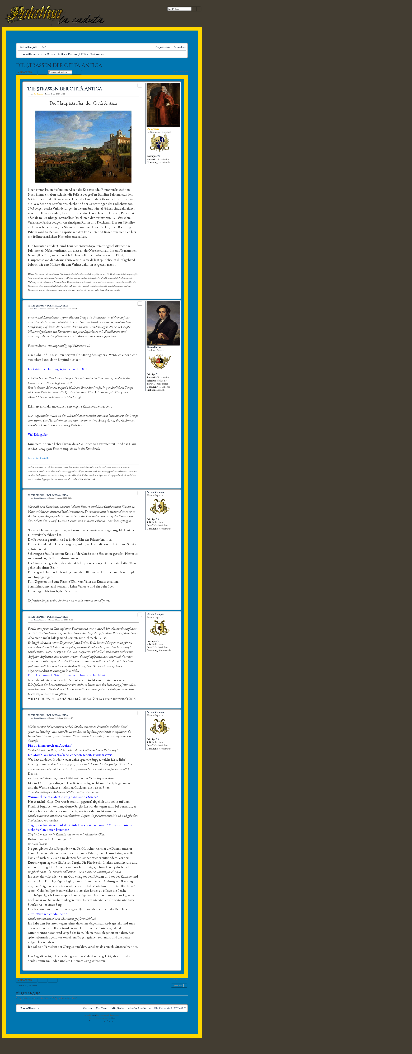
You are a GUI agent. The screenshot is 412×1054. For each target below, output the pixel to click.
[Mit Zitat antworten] (140, 85)
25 (157, 519)
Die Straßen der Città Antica (59, 65)
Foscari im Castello (38, 458)
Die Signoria (153, 128)
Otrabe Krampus (155, 492)
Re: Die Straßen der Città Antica (48, 306)
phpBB (94, 1015)
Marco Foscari (154, 347)
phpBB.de (112, 1018)
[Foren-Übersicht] (55, 14)
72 (157, 374)
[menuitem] (42, 47)
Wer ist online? (28, 993)
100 (158, 155)
